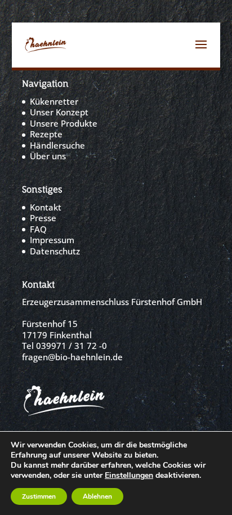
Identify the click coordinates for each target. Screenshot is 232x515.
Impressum (52, 239)
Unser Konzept (59, 112)
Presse (43, 217)
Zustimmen (39, 496)
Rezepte (46, 134)
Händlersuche (57, 145)
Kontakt (45, 207)
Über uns (48, 156)
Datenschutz (55, 251)
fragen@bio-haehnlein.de (72, 356)
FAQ (38, 229)
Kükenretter (54, 101)
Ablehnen (97, 496)
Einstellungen (129, 476)
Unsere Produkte (63, 123)
